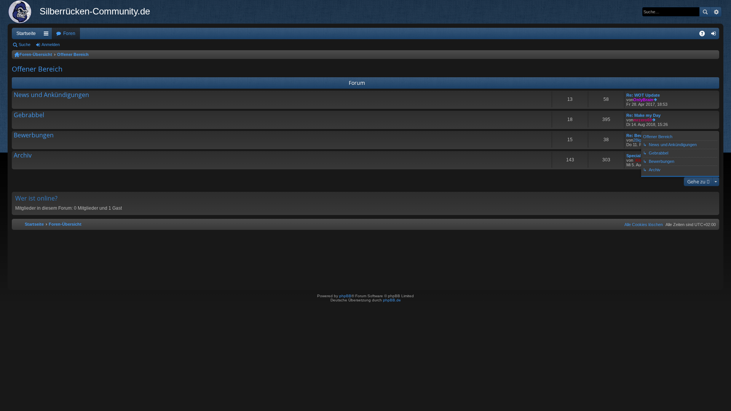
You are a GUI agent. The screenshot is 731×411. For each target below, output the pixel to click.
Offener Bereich (73, 54)
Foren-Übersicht (35, 54)
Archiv (23, 155)
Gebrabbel (29, 115)
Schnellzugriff (47, 35)
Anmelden (50, 44)
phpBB (345, 296)
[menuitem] (642, 224)
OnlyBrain (643, 99)
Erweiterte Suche (716, 11)
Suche (705, 11)
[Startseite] (24, 12)
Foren (69, 33)
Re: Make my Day (643, 115)
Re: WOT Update (643, 95)
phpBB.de (392, 300)
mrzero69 (642, 120)
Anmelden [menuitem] (715, 35)
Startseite (26, 33)
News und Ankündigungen (51, 95)
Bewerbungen (34, 135)
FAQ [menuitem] (704, 35)
